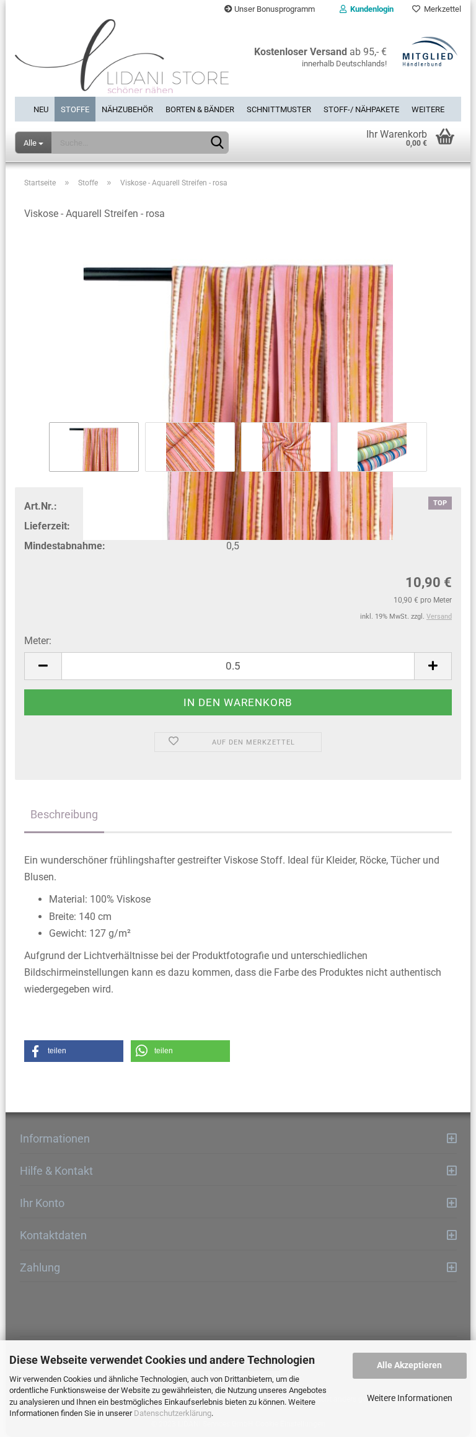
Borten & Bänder (199, 109)
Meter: (37, 641)
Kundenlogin (370, 9)
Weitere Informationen (409, 1398)
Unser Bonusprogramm (273, 9)
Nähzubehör (127, 109)
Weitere (428, 109)
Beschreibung (64, 814)
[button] (73, 1051)
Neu (40, 109)
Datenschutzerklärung (172, 1413)
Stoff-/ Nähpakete (361, 109)
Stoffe (75, 109)
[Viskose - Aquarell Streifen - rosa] (238, 386)
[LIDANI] (122, 58)
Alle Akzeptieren (409, 1365)
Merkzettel (440, 9)
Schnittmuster (279, 109)
